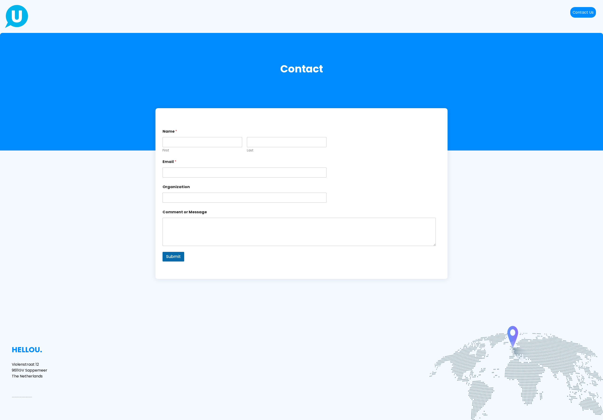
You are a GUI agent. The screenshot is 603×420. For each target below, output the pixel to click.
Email (169, 161)
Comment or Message (185, 212)
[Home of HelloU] (16, 16)
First (166, 150)
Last (250, 150)
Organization (176, 187)
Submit (173, 256)
